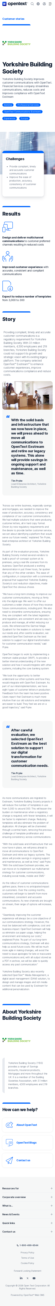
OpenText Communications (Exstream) (22, 111)
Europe (24, 118)
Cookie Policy (27, 1263)
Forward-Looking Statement (27, 1271)
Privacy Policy (27, 1252)
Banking (8, 105)
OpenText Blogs (26, 1142)
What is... (7, 1205)
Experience (9, 118)
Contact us (23, 1160)
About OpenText (26, 1124)
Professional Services (28, 105)
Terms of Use (27, 1258)
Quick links (8, 1223)
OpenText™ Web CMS (33, 1295)
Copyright (10, 1285)
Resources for (10, 1188)
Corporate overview (14, 1197)
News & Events (11, 1214)
